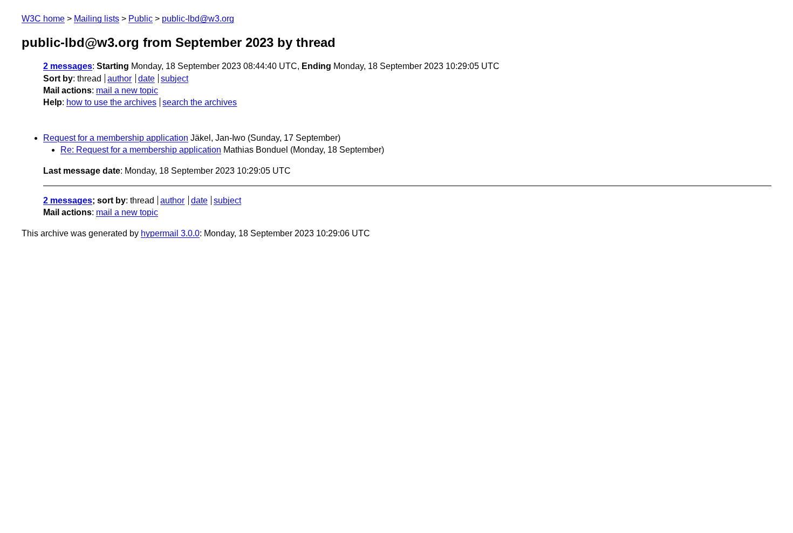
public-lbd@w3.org (198, 18)
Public (140, 18)
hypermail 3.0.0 (170, 233)
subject (174, 78)
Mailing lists (96, 18)
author (119, 78)
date (146, 78)
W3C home (43, 18)
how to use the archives (111, 102)
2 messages (67, 66)
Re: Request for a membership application (140, 149)
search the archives (199, 102)
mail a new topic (127, 90)
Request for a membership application (115, 137)
